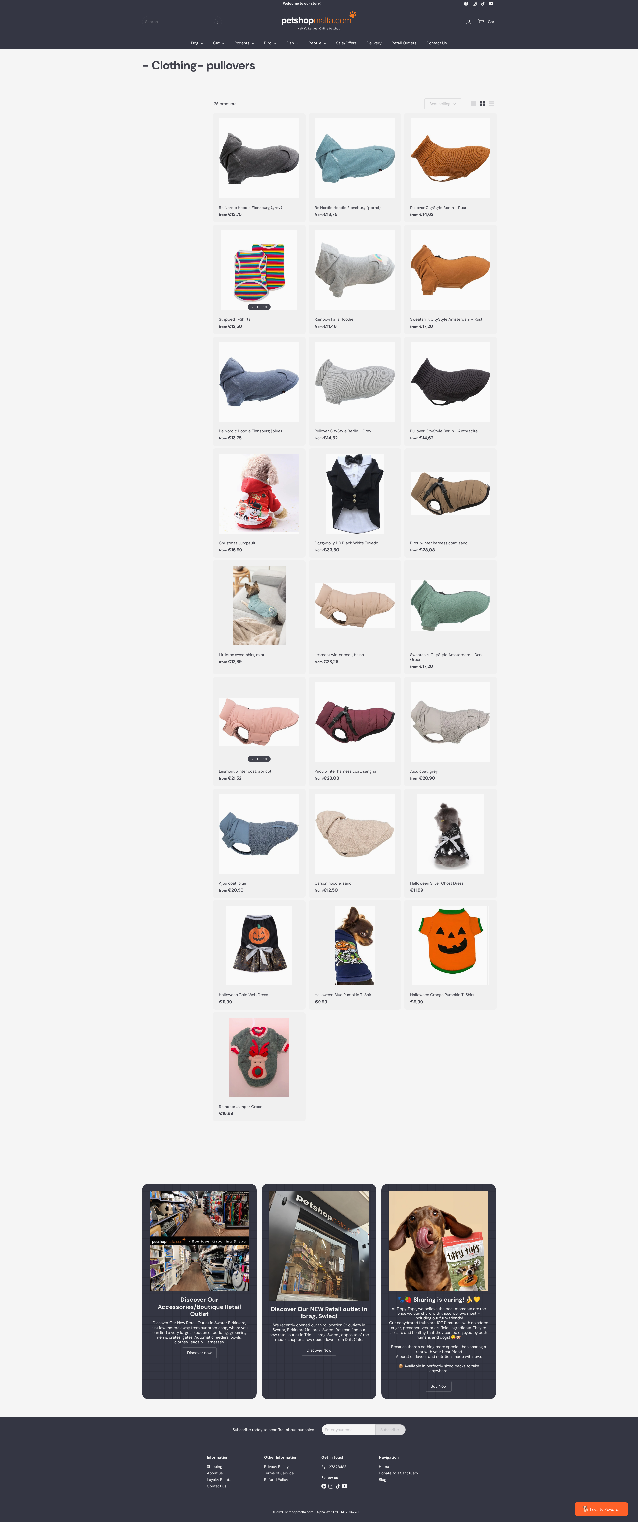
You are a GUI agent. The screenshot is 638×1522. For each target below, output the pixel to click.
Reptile (315, 43)
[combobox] (182, 21)
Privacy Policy (276, 1466)
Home (384, 1466)
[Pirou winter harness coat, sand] (450, 503)
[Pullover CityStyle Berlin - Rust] (450, 167)
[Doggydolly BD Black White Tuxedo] (355, 503)
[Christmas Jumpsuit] (259, 503)
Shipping (214, 1466)
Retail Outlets (404, 43)
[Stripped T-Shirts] (259, 279)
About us (215, 1473)
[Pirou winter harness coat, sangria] (355, 731)
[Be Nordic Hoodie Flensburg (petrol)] (355, 167)
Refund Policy (276, 1479)
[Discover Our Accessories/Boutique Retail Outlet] (199, 1241)
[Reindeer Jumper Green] (259, 1066)
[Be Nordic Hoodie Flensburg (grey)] (259, 167)
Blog (382, 1479)
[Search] (216, 21)
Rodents (242, 43)
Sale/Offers (346, 43)
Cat (217, 43)
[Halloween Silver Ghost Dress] (450, 843)
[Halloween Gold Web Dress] (259, 955)
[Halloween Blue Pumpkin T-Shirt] (355, 955)
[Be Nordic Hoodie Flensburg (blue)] (259, 391)
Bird (268, 43)
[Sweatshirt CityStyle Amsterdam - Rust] (450, 279)
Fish (290, 43)
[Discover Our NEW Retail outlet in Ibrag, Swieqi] (319, 1246)
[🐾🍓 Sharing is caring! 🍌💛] (438, 1241)
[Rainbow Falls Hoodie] (355, 279)
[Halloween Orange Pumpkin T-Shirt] (450, 955)
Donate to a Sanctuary (398, 1473)
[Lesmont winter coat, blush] (355, 615)
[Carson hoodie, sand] (355, 843)
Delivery (374, 43)
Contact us (217, 1486)
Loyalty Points (219, 1479)
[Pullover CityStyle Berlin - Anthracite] (450, 391)
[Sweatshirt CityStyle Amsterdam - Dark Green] (450, 617)
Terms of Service (279, 1473)
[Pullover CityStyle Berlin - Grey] (355, 391)
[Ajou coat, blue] (259, 843)
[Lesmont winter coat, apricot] (259, 731)
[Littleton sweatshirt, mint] (259, 615)
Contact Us (436, 43)
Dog (195, 43)
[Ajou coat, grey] (450, 731)
